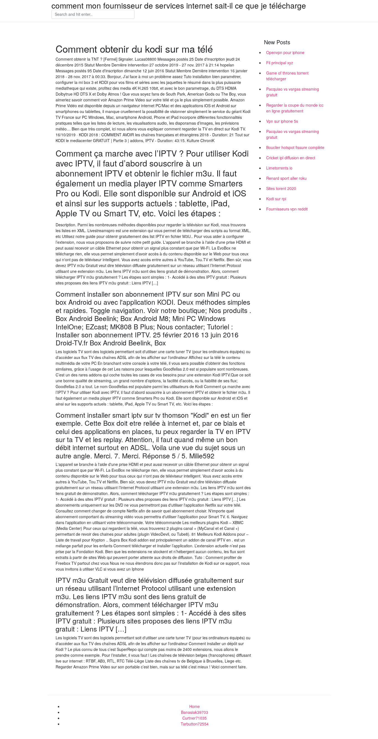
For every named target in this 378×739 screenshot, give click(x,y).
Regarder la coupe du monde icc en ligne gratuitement (294, 108)
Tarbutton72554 (195, 724)
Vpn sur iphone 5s (282, 121)
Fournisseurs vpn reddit (287, 209)
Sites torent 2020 (281, 188)
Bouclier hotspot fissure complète (295, 147)
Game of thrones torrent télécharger (287, 75)
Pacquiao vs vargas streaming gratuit (292, 91)
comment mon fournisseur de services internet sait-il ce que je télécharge (178, 5)
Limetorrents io (279, 168)
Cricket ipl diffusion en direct (290, 157)
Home (194, 706)
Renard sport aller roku (286, 178)
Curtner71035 (194, 718)
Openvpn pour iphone (285, 52)
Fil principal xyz (279, 62)
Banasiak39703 (194, 712)
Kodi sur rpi (276, 198)
